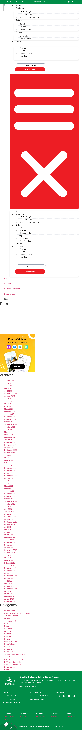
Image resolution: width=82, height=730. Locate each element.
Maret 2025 (8, 409)
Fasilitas (19, 41)
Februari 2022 (9, 488)
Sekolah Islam (9, 652)
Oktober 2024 (9, 422)
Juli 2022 (7, 481)
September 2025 (10, 394)
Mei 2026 (7, 388)
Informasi (19, 44)
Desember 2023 (10, 442)
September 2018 (10, 550)
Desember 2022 (10, 468)
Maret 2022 (8, 486)
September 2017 (10, 576)
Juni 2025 (8, 401)
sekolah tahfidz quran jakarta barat (17, 659)
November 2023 (10, 445)
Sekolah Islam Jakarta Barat (15, 654)
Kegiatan (7, 639)
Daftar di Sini (30, 69)
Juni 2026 (8, 386)
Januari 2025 (9, 414)
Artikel (22, 51)
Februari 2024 (9, 437)
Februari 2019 (9, 537)
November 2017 (10, 571)
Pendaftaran (71, 716)
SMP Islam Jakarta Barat (13, 662)
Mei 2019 (7, 530)
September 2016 (10, 589)
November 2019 (10, 517)
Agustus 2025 (9, 396)
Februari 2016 (9, 596)
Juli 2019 (7, 527)
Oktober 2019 (9, 519)
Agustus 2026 (9, 381)
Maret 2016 (8, 594)
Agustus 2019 (9, 524)
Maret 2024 (8, 435)
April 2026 (8, 391)
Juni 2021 (8, 506)
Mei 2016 (7, 591)
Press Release (9, 644)
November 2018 (10, 545)
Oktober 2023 (9, 447)
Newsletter (24, 56)
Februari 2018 (9, 563)
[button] (44, 141)
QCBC (22, 24)
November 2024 (10, 419)
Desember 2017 (10, 568)
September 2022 (10, 476)
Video (6, 670)
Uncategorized (9, 667)
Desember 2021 (10, 494)
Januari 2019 (9, 540)
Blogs (6, 626)
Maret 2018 (8, 560)
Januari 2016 (9, 599)
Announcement (10, 621)
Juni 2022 (8, 483)
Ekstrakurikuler (25, 29)
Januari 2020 (9, 512)
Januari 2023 (9, 465)
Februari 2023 (9, 463)
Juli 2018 (7, 555)
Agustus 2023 (9, 453)
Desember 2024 (10, 417)
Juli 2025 (7, 399)
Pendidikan (20, 8)
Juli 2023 (7, 455)
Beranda (19, 5)
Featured (7, 634)
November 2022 (10, 471)
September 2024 (10, 424)
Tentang (19, 32)
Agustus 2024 (9, 427)
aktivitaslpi (8, 618)
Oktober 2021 (9, 499)
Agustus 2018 (9, 553)
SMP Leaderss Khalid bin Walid (32, 17)
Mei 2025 (7, 404)
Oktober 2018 (9, 548)
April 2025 (8, 406)
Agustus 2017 (9, 578)
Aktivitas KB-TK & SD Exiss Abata (17, 613)
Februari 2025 (9, 411)
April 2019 (8, 532)
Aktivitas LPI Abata (11, 616)
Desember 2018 (10, 542)
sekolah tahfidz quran (12, 657)
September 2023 (10, 450)
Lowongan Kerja (10, 641)
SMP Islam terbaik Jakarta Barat (16, 665)
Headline (7, 636)
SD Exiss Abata (26, 15)
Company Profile (26, 53)
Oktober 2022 (9, 473)
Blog (6, 623)
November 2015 (10, 601)
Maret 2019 (8, 535)
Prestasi (23, 27)
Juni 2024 (8, 429)
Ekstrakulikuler (40, 716)
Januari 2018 (9, 565)
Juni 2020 (8, 509)
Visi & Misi (24, 36)
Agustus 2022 (9, 478)
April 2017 (8, 581)
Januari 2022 (9, 491)
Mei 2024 (7, 432)
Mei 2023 (7, 458)
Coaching (8, 629)
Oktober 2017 (9, 573)
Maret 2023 (8, 460)
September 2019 (10, 522)
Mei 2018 (7, 558)
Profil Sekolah (25, 39)
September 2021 (10, 501)
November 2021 (10, 496)
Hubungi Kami (31, 65)
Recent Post (9, 649)
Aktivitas (23, 48)
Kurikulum (19, 20)
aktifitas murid (9, 611)
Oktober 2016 (9, 586)
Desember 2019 (10, 514)
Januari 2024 (9, 440)
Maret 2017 (8, 583)
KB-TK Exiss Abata (27, 12)
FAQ (21, 59)
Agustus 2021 (9, 504)
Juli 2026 (7, 383)
